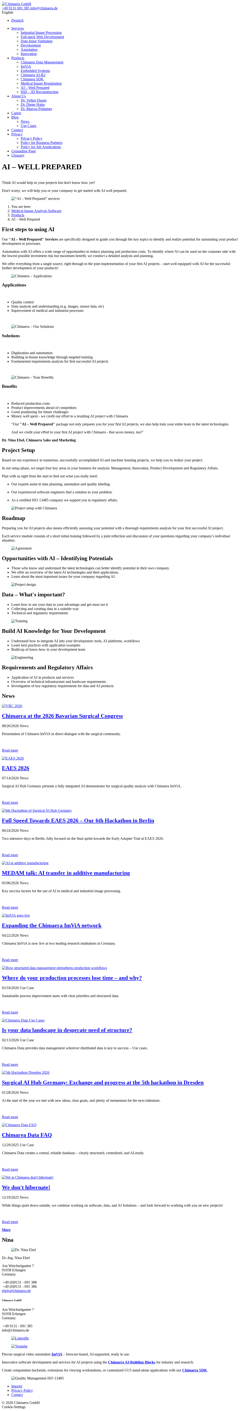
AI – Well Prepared (35, 88)
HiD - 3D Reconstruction (39, 92)
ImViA (26, 66)
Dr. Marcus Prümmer (36, 109)
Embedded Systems (35, 71)
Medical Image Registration (41, 83)
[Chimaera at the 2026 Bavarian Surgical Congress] (12, 706)
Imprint (16, 1386)
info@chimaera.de (43, 8)
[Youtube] (19, 1346)
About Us (18, 96)
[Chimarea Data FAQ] (19, 1125)
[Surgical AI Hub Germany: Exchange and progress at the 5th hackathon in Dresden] (25, 1072)
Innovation (29, 54)
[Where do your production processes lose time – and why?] (54, 968)
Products (17, 58)
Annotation (29, 50)
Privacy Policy (31, 138)
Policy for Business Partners (41, 143)
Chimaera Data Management (42, 62)
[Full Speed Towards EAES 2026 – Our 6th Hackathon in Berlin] (37, 811)
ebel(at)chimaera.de (16, 1291)
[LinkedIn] (20, 1338)
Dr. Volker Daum (33, 100)
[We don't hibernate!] (27, 1177)
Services (17, 28)
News (25, 121)
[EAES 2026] (13, 758)
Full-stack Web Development (42, 37)
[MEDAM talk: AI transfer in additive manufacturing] (25, 863)
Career (16, 113)
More (6, 1230)
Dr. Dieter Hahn (33, 105)
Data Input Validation (36, 41)
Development (31, 45)
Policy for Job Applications (41, 147)
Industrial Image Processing (41, 33)
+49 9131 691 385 (15, 8)
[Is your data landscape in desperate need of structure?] (23, 1020)
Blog (15, 117)
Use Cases (28, 126)
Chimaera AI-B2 (33, 75)
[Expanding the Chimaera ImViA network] (16, 915)
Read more (10, 750)
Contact (17, 130)
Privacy (17, 134)
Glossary (17, 155)
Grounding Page (23, 151)
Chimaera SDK (32, 79)
